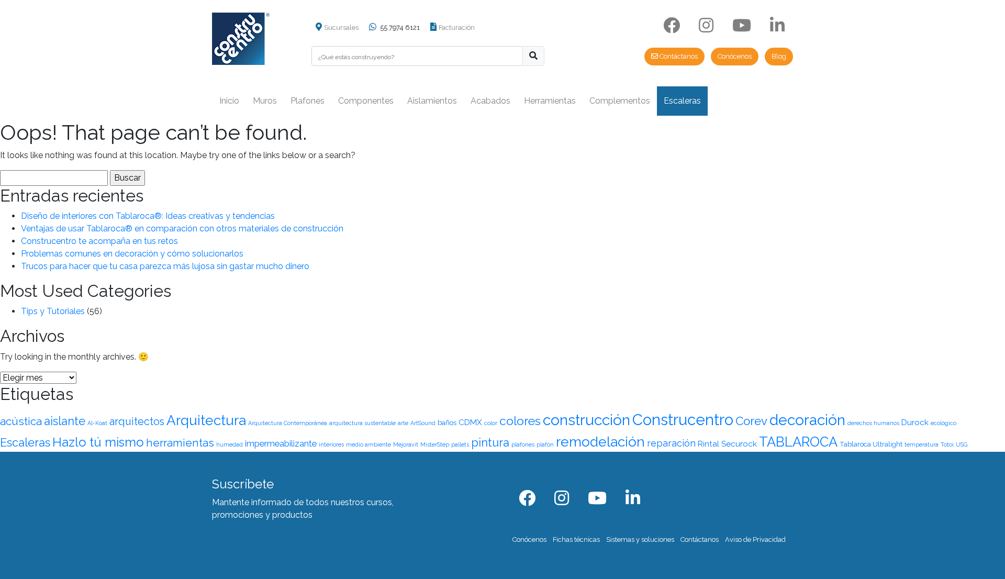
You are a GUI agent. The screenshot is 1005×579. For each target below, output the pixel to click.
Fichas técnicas (576, 539)
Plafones (308, 101)
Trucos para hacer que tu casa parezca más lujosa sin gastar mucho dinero (165, 266)
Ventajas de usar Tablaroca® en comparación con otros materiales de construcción (182, 228)
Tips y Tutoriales (53, 311)
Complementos (619, 101)
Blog (779, 56)
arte (403, 423)
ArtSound (423, 423)
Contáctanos (678, 56)
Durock (915, 422)
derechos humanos (873, 423)
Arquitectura (206, 420)
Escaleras (682, 101)
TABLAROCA (798, 442)
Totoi (947, 444)
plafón (545, 444)
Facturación (457, 27)
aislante (64, 421)
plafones (522, 444)
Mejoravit (405, 444)
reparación (671, 443)
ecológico (943, 423)
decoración (807, 420)
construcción (586, 420)
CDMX (470, 422)
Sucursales (341, 27)
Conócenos (735, 56)
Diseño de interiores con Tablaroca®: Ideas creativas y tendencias (148, 216)
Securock (739, 444)
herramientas (180, 443)
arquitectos (136, 421)
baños (447, 422)
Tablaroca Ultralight (871, 444)
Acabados (490, 101)
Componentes (366, 101)
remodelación (600, 441)
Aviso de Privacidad (755, 539)
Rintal (708, 444)
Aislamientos (432, 101)
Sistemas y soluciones (640, 539)
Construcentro (682, 419)
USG (961, 444)
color (490, 423)
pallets (460, 444)
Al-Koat (97, 423)
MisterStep (434, 444)
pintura (490, 442)
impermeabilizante (281, 443)
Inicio (229, 101)
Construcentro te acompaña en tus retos (99, 241)
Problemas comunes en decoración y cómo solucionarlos (132, 254)
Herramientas (550, 101)
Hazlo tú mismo (98, 442)
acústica (21, 421)
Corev (751, 421)
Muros (265, 101)
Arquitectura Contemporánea (287, 423)
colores (520, 421)
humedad (229, 444)
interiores (331, 444)
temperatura (921, 444)
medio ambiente (368, 444)
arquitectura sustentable (362, 423)
